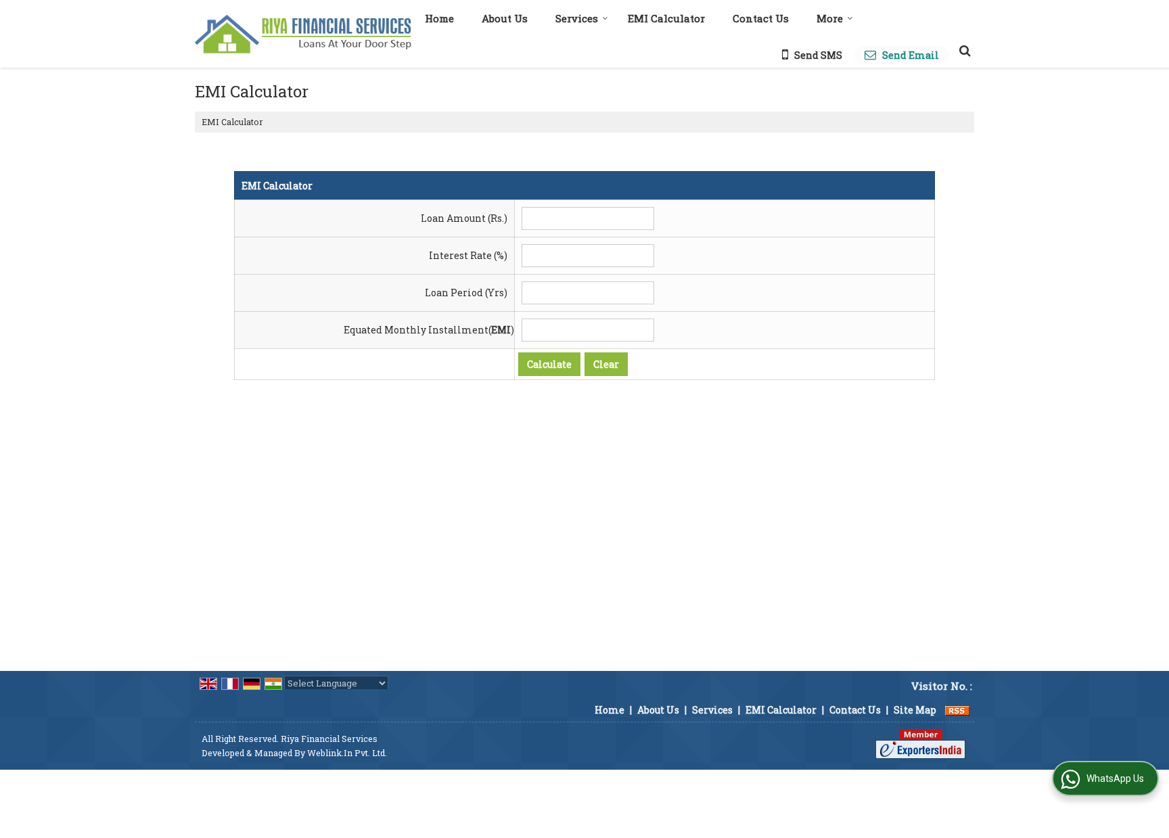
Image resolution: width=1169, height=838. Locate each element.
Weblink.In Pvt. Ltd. (347, 752)
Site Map (915, 709)
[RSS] (957, 709)
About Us (505, 18)
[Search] (963, 50)
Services (576, 18)
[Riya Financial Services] (303, 34)
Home (439, 18)
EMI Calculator (666, 18)
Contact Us (761, 18)
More (830, 18)
